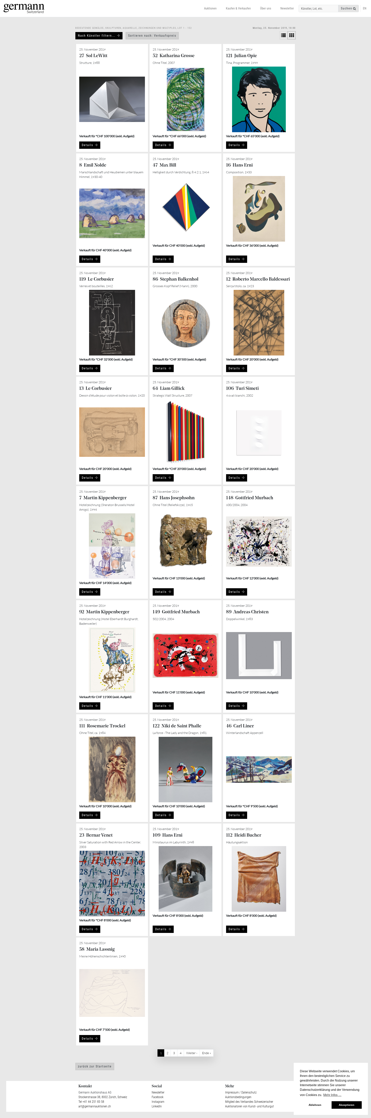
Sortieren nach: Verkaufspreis (152, 35)
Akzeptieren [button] (346, 1104)
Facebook (157, 1097)
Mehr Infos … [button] (332, 1095)
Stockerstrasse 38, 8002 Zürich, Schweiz (102, 1097)
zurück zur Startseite (95, 1066)
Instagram (158, 1102)
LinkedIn (157, 1106)
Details (87, 145)
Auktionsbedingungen (238, 1097)
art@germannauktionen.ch (94, 1106)
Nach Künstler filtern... (96, 35)
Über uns (265, 8)
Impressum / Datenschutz (241, 1092)
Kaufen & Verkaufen (238, 8)
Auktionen (210, 8)
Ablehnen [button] (315, 1104)
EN (364, 8)
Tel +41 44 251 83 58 (91, 1102)
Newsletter (287, 8)
